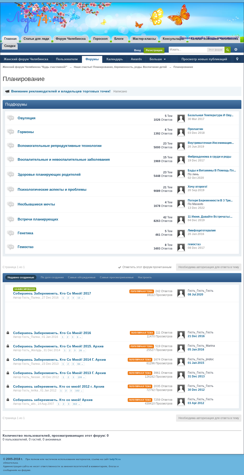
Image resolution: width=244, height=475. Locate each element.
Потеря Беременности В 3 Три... (210, 200)
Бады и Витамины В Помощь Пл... (212, 170)
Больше (156, 59)
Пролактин (195, 129)
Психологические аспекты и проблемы (52, 189)
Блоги (118, 38)
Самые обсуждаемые (82, 277)
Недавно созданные (21, 277)
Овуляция (27, 118)
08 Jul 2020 (195, 294)
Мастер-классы (144, 38)
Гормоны (26, 132)
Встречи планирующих (38, 219)
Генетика (25, 233)
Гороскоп (100, 38)
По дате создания (52, 277)
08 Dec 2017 (196, 248)
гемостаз (194, 244)
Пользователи (67, 59)
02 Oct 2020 (196, 178)
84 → (80, 364)
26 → (82, 350)
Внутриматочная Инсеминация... (211, 143)
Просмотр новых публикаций (204, 59)
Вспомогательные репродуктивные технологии (60, 146)
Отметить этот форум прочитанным (146, 267)
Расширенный (235, 49)
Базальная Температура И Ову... (210, 115)
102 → (79, 390)
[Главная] (34, 19)
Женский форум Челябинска (26, 59)
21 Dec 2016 (196, 336)
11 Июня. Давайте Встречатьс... (210, 216)
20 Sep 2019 (196, 190)
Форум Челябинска (71, 38)
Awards (136, 59)
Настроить (145, 277)
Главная (10, 38)
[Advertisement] (93, 314)
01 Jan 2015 (196, 363)
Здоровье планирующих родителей (49, 174)
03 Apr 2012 (196, 403)
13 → (80, 297)
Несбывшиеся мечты (36, 204)
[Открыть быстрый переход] (237, 59)
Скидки (9, 46)
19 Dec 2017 (196, 160)
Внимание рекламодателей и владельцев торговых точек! (61, 91)
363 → (76, 404)
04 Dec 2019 (196, 220)
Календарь (115, 59)
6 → (79, 337)
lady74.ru (115, 459)
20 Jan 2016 (196, 234)
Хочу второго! (197, 186)
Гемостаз (25, 247)
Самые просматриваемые (117, 277)
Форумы (92, 59)
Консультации (173, 38)
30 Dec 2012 (196, 389)
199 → (81, 377)
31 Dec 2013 (196, 376)
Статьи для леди (36, 38)
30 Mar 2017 (196, 119)
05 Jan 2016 (196, 349)
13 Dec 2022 (196, 208)
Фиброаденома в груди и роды (209, 156)
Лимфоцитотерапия (202, 230)
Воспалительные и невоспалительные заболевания (64, 159)
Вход (137, 50)
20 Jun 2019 (196, 146)
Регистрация (154, 50)
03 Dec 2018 (196, 133)
